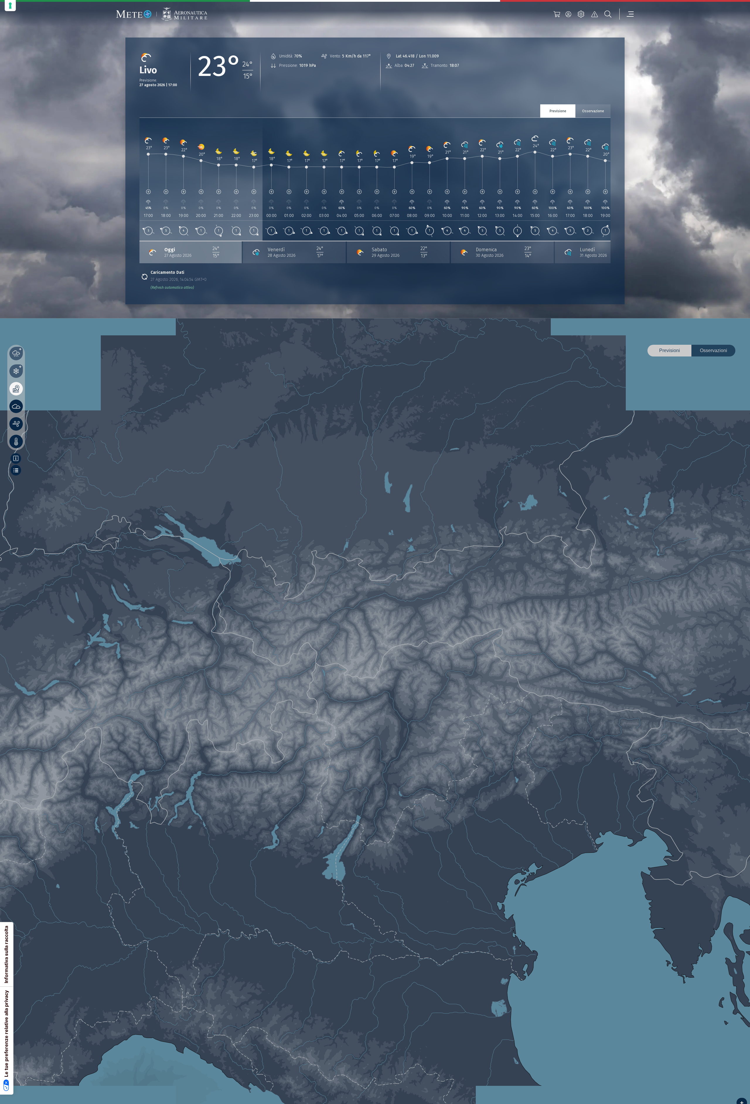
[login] (568, 14)
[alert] (594, 14)
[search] (608, 14)
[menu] (626, 14)
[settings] (581, 14)
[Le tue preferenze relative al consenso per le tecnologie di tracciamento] (10, 5)
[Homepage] (134, 14)
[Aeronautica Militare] (184, 14)
